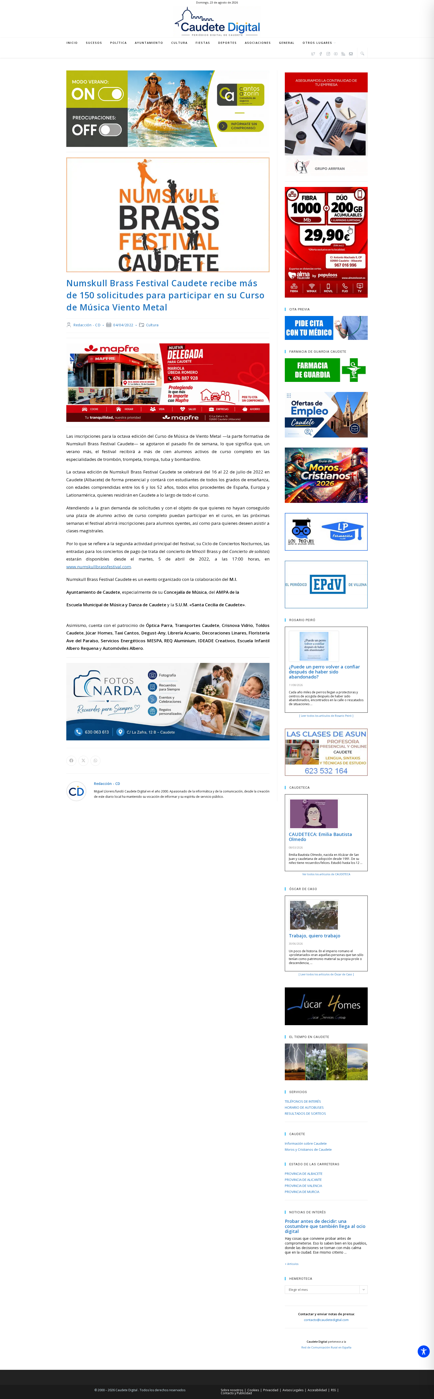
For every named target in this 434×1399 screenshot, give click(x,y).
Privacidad (270, 1390)
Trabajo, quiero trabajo (314, 936)
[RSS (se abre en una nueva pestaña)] (343, 53)
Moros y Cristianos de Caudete (308, 1149)
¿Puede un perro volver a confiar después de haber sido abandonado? (324, 672)
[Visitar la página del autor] (76, 791)
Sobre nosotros (232, 1390)
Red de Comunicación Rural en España (326, 1347)
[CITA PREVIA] (326, 328)
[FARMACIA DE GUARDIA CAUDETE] (326, 370)
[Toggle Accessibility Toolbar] (423, 1351)
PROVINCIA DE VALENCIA (303, 1185)
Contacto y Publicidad (236, 1393)
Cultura (152, 325)
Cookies (253, 1390)
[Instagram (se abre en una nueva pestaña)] (328, 53)
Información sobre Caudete (306, 1143)
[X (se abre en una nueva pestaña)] (313, 53)
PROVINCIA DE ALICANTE (303, 1179)
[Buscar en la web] (362, 53)
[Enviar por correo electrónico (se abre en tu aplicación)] (351, 53)
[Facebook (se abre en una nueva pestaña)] (320, 53)
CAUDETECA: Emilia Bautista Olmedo (320, 836)
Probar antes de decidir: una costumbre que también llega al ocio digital (325, 1226)
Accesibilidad (317, 1390)
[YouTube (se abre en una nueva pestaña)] (336, 53)
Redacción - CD (86, 325)
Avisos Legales (293, 1390)
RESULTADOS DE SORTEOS (305, 1113)
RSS (333, 1390)
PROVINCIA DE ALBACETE (303, 1173)
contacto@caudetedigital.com (326, 1319)
